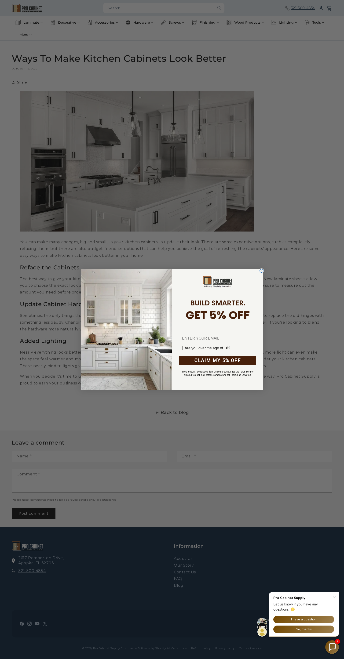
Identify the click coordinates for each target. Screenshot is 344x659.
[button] (332, 647)
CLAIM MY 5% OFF (217, 360)
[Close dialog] (261, 270)
